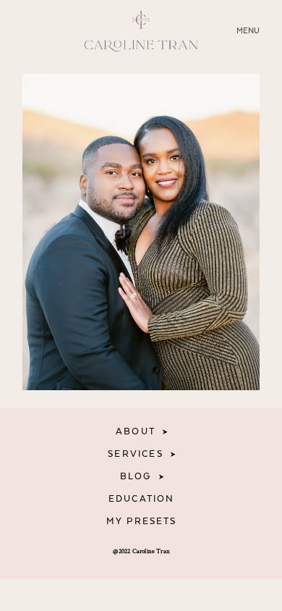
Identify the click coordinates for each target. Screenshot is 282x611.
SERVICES (135, 454)
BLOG (136, 477)
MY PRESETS (141, 521)
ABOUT (135, 432)
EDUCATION (141, 499)
